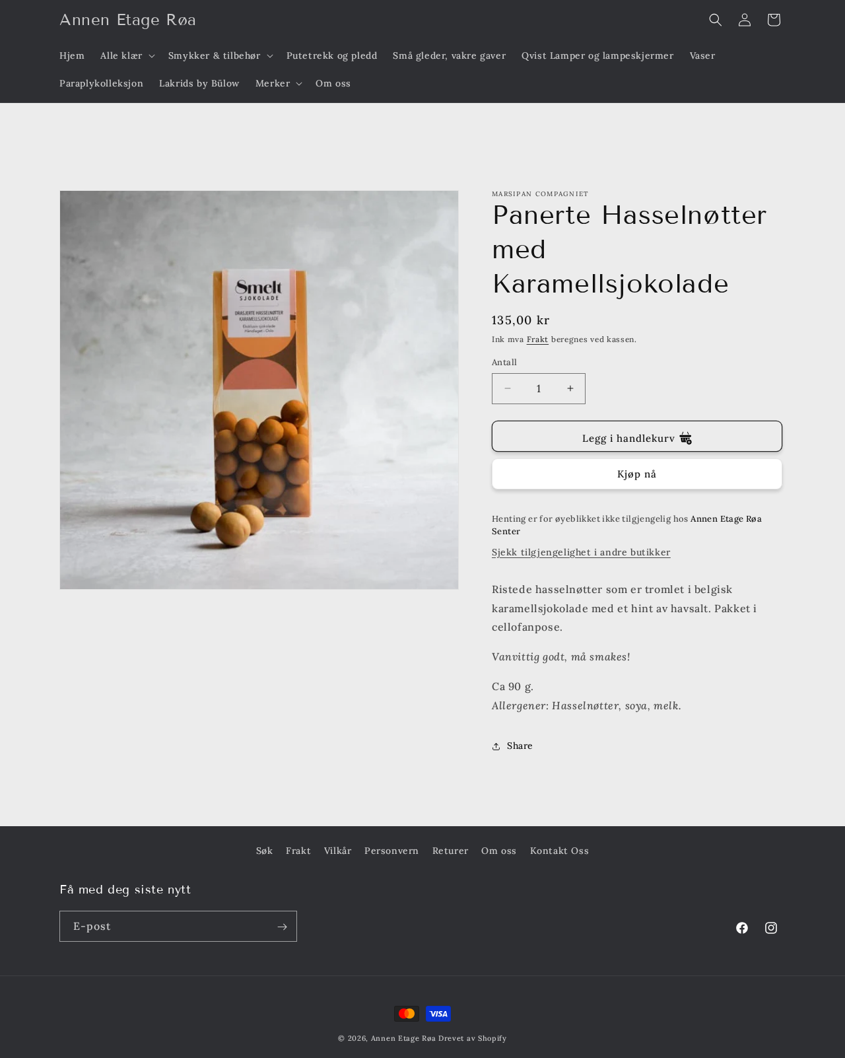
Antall (504, 362)
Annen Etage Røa (403, 1038)
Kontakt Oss (560, 851)
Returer (450, 851)
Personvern (391, 851)
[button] (126, 55)
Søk (264, 851)
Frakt (538, 339)
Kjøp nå (637, 474)
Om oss (499, 851)
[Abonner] (281, 926)
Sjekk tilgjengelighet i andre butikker (581, 552)
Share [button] (520, 746)
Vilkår (338, 851)
